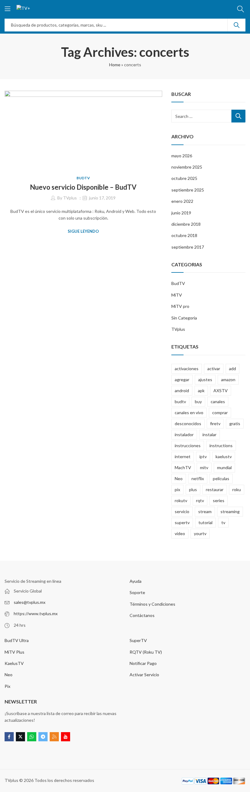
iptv (203, 456)
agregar (182, 379)
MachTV (183, 467)
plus (193, 489)
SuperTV (138, 640)
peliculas (221, 478)
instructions (221, 445)
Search (236, 25)
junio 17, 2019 (102, 197)
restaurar (214, 489)
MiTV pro (180, 306)
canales (218, 401)
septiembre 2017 (187, 247)
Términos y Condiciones (152, 604)
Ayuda (135, 581)
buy (198, 401)
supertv (182, 522)
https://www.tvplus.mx (36, 613)
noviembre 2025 (186, 167)
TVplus (70, 197)
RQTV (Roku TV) (146, 652)
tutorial (205, 522)
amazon (228, 379)
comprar (220, 412)
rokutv (181, 500)
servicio (182, 511)
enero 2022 (182, 201)
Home (114, 64)
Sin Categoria (184, 317)
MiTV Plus (14, 652)
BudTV (83, 178)
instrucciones (188, 445)
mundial (224, 467)
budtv (180, 401)
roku (236, 489)
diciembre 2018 (186, 224)
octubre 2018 (184, 235)
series (218, 500)
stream (205, 511)
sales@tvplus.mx (29, 602)
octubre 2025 (184, 178)
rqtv (200, 500)
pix (177, 489)
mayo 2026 (181, 155)
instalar (209, 434)
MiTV (176, 294)
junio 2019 (181, 212)
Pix (7, 686)
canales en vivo (189, 412)
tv (223, 522)
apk (201, 390)
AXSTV (220, 390)
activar (213, 368)
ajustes (205, 379)
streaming (230, 511)
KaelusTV (14, 663)
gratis (234, 423)
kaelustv (224, 456)
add (232, 368)
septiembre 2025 (187, 189)
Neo (179, 478)
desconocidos (188, 423)
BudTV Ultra (17, 640)
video (180, 533)
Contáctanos (142, 615)
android (182, 390)
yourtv (200, 533)
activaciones (186, 368)
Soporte (137, 592)
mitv (204, 467)
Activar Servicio (144, 674)
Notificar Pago (143, 663)
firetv (215, 423)
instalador (184, 434)
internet (183, 456)
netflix (197, 478)
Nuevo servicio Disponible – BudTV (83, 187)
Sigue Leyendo (83, 231)
